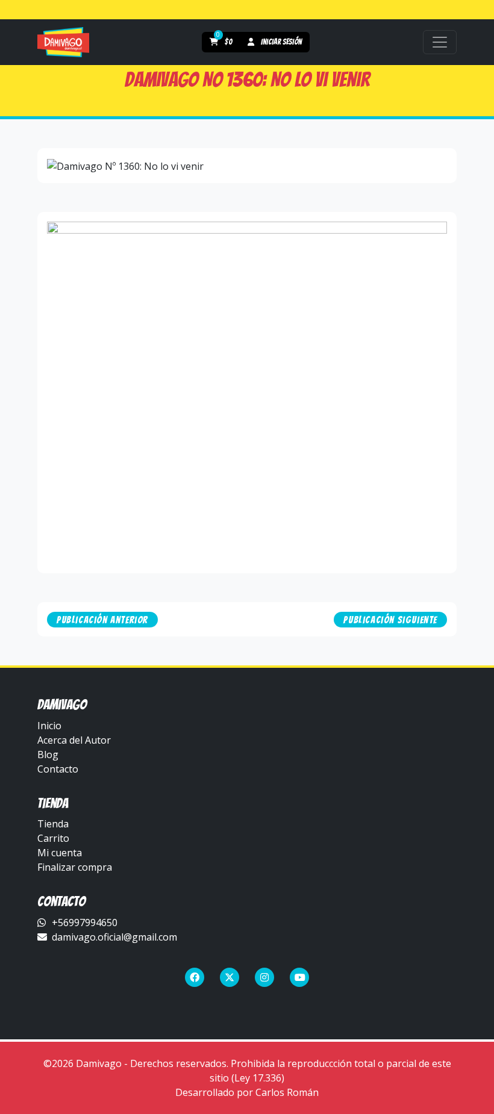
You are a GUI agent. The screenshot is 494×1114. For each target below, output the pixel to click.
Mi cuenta (59, 852)
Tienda (53, 823)
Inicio (49, 725)
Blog (47, 754)
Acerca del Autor (74, 740)
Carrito (53, 838)
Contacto (57, 769)
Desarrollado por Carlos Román (247, 1092)
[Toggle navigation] (440, 42)
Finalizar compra (74, 867)
